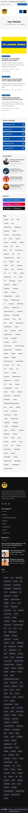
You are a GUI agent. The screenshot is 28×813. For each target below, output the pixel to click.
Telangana (15, 422)
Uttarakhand (17, 449)
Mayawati (6, 357)
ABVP (18, 219)
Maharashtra (18, 349)
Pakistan (14, 372)
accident (6, 223)
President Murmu (8, 388)
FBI (14, 277)
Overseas (6, 372)
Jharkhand (12, 330)
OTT (17, 368)
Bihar (17, 246)
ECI (5, 273)
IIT (4, 303)
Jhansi (5, 330)
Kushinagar (14, 338)
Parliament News (16, 376)
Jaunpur (17, 326)
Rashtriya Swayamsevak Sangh (11, 403)
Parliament (6, 376)
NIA (13, 365)
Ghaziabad (6, 284)
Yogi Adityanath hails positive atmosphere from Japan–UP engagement (16, 178)
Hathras (6, 300)
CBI (18, 254)
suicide (6, 418)
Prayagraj (17, 384)
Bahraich (22, 242)
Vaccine (6, 453)
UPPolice (6, 441)
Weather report (7, 460)
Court (18, 261)
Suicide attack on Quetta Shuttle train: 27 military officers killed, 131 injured (12, 79)
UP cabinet (20, 430)
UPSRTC (14, 441)
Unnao (5, 430)
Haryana (18, 296)
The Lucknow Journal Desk (8, 69)
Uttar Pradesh (7, 449)
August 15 (18, 238)
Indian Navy (6, 315)
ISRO (20, 319)
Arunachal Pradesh (16, 234)
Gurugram (13, 292)
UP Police (15, 434)
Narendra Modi (19, 361)
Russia (11, 407)
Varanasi (13, 453)
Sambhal (18, 407)
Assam (10, 238)
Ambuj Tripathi (5, 89)
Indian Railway (16, 315)
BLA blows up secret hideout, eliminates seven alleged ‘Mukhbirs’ (11, 59)
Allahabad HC (18, 227)
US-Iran (6, 445)
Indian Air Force (15, 307)
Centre (18, 257)
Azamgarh (13, 242)
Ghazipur (15, 284)
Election (22, 273)
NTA (5, 368)
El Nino (15, 273)
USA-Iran (18, 445)
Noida (18, 365)
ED (9, 273)
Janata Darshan (7, 326)
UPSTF (21, 441)
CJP (5, 261)
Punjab (12, 391)
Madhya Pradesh (8, 349)
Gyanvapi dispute (8, 296)
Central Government (9, 257)
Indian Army (20, 311)
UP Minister (6, 434)
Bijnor (5, 250)
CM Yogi (11, 261)
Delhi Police (20, 269)
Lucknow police (7, 345)
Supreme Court (14, 418)
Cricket (5, 265)
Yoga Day (6, 464)
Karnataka (17, 334)
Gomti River (6, 288)
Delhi (13, 269)
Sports (15, 414)
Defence (6, 269)
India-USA (6, 307)
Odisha (11, 368)
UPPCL (19, 437)
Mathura (21, 353)
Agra (13, 223)
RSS (5, 407)
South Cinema (7, 414)
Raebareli (20, 391)
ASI (5, 238)
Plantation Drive (7, 380)
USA (12, 445)
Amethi (14, 231)
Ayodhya (6, 242)
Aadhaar (6, 219)
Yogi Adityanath (15, 464)
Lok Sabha (6, 342)
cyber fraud (19, 265)
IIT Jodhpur (11, 303)
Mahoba (6, 353)
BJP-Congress (18, 250)
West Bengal (17, 460)
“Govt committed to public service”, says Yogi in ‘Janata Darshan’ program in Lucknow (17, 551)
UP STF (6, 437)
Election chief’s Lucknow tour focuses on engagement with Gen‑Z (17, 160)
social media (14, 411)
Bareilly (5, 246)
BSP (13, 254)
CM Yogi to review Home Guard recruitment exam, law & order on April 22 (17, 560)
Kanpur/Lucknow (8, 334)
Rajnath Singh (17, 395)
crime (12, 265)
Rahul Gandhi (7, 395)
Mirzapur (14, 357)
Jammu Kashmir (19, 323)
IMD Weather (20, 303)
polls (10, 384)
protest (6, 391)
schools (6, 411)
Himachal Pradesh (15, 300)
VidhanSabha (7, 457)
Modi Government (8, 361)
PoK (5, 384)
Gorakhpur (15, 288)
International (6, 56)
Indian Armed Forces (9, 311)
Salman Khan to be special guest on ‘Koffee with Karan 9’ (17, 170)
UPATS (12, 437)
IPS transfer (6, 319)
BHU (12, 246)
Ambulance (6, 231)
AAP (12, 219)
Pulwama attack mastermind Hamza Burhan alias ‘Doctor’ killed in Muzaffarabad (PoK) (12, 98)
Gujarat (5, 292)
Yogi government (8, 468)
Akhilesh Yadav (7, 227)
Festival (20, 277)
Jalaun (10, 323)
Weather (16, 457)
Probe (17, 388)
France (20, 280)
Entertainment (7, 277)
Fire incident (12, 280)
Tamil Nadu (6, 422)
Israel (14, 319)
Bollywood (6, 254)
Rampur (15, 399)
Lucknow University (19, 345)
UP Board (13, 430)
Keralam (6, 338)
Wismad (25, 809)
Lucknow (14, 342)
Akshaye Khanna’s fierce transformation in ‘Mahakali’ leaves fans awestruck (17, 2)
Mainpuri (13, 353)
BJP (11, 250)
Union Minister (14, 426)
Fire (5, 280)
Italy (5, 323)
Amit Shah (6, 234)
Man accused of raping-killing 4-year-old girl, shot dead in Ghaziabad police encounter (13, 544)
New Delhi (6, 365)
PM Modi (17, 380)
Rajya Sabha (7, 399)
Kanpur (20, 330)
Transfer (6, 426)
